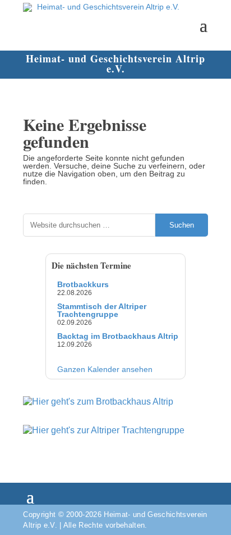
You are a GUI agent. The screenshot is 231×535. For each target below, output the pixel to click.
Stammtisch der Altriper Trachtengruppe (101, 310)
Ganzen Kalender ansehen (105, 369)
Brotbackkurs (83, 284)
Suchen (181, 225)
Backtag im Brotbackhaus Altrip (117, 336)
